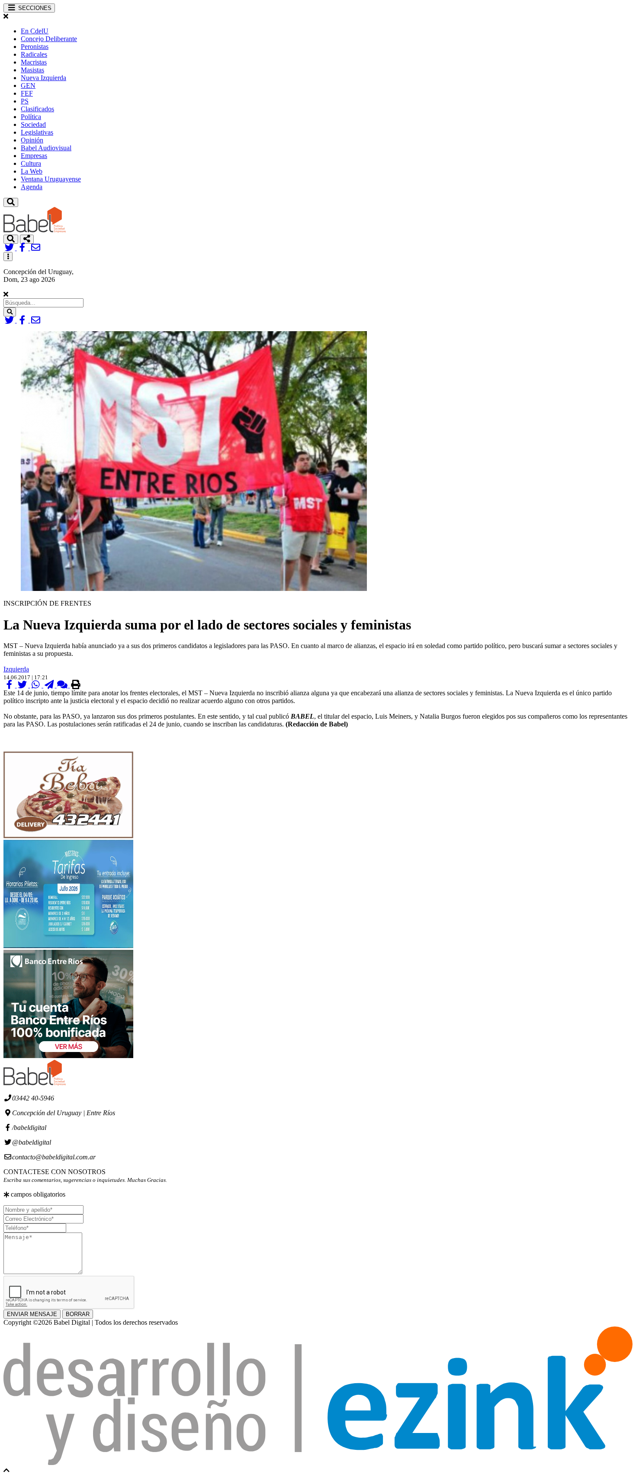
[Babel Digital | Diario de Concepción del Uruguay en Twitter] (10, 248)
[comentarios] (63, 685)
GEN (28, 85)
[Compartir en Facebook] (10, 685)
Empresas (34, 155)
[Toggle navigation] (10, 202)
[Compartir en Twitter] (23, 685)
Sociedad (33, 124)
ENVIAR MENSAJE (32, 1314)
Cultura (31, 163)
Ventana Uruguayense (51, 179)
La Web (31, 171)
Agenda (31, 186)
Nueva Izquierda (43, 77)
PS (25, 101)
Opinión (32, 140)
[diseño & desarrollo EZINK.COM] (318, 1462)
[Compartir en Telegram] (50, 685)
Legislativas (37, 132)
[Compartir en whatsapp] (36, 685)
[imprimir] (75, 685)
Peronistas (34, 46)
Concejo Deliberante (49, 38)
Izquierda (16, 669)
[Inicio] (34, 230)
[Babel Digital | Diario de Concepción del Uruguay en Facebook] (23, 248)
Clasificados (37, 109)
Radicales (34, 54)
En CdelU (34, 31)
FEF (27, 93)
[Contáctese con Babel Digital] (36, 248)
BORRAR (78, 1314)
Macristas (34, 62)
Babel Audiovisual (46, 148)
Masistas (32, 70)
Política (31, 116)
